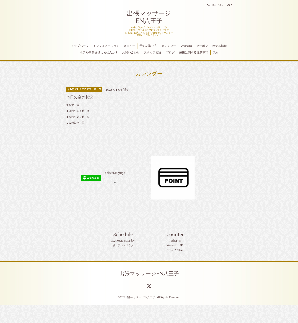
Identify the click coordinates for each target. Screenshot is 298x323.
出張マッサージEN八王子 (149, 273)
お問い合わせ (131, 52)
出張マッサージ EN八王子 (149, 17)
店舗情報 (186, 46)
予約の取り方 (148, 46)
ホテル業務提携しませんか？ (99, 52)
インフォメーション (106, 46)
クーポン (202, 46)
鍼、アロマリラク (123, 245)
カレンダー (168, 46)
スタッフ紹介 (153, 52)
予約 (215, 52)
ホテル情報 (219, 46)
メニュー (129, 46)
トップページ (80, 46)
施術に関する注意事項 (193, 52)
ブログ (170, 52)
